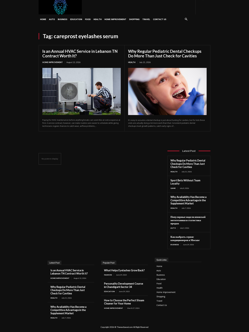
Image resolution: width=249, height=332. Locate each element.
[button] (186, 19)
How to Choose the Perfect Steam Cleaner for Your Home (124, 302)
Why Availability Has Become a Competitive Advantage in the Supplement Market (188, 200)
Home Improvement (52, 62)
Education (109, 291)
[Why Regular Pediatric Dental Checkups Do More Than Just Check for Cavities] (167, 91)
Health (131, 62)
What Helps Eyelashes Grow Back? (124, 270)
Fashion (108, 275)
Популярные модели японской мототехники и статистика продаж (187, 220)
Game (173, 188)
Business (174, 244)
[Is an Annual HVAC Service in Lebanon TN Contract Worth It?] (81, 91)
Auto (173, 228)
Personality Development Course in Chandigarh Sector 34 (123, 285)
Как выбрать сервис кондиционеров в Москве (185, 238)
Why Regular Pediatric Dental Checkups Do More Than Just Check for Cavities (164, 53)
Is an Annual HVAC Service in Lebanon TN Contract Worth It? (80, 53)
